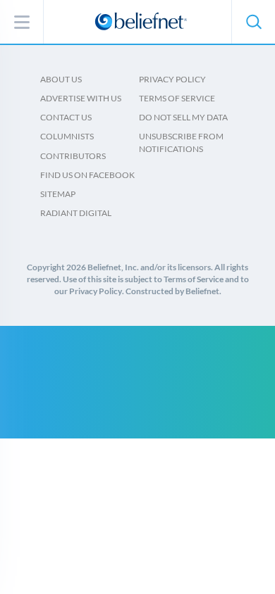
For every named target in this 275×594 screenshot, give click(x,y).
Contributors (73, 156)
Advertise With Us (80, 98)
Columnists (67, 136)
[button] (253, 22)
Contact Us (66, 117)
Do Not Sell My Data (183, 117)
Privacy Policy (172, 79)
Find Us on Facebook (87, 175)
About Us (61, 79)
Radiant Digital (75, 213)
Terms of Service (177, 98)
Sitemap (57, 194)
